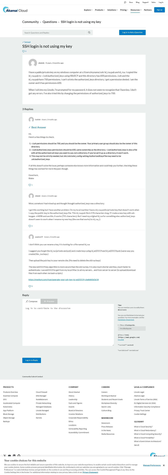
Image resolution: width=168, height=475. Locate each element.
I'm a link (121, 340)
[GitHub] (18, 455)
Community (30, 22)
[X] (4, 455)
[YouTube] (9, 455)
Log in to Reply (31, 360)
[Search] (89, 32)
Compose (33, 301)
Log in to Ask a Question (132, 32)
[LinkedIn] (14, 455)
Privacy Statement (90, 472)
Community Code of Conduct (32, 377)
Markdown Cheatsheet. (126, 320)
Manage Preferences (152, 465)
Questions (50, 22)
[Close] (164, 465)
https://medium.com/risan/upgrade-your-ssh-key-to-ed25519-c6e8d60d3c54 (64, 279)
